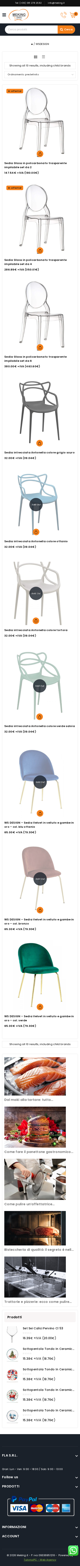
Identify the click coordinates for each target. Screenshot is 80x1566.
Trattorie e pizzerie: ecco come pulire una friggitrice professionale (36, 1302)
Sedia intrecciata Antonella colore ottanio (36, 541)
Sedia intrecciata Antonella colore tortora (36, 630)
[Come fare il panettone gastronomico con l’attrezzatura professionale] (35, 1127)
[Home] (32, 44)
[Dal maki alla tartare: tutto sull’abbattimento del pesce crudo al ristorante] (35, 1076)
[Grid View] (35, 57)
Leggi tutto (36, 532)
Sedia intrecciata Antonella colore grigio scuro (39, 452)
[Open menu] (5, 15)
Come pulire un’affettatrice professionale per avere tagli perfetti (36, 1204)
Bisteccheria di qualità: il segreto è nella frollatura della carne (39, 1249)
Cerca (68, 29)
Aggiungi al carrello (40, 154)
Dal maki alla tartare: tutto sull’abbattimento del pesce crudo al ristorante (36, 1100)
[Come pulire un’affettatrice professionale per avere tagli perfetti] (35, 1179)
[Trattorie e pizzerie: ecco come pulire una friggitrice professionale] (35, 1277)
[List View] (43, 57)
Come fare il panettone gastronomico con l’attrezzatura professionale (37, 1152)
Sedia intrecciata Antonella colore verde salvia (39, 726)
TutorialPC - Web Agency (40, 1559)
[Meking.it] (18, 15)
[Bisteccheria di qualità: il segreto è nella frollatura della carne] (35, 1228)
